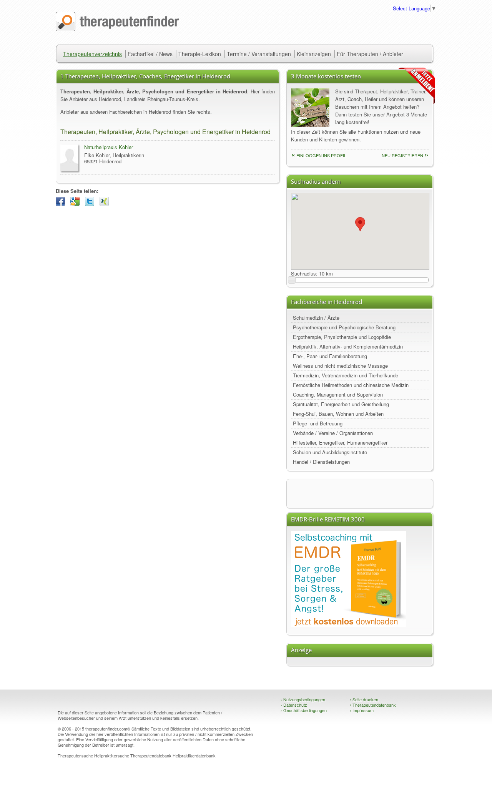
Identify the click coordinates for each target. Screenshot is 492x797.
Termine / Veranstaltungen (259, 54)
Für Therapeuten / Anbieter (370, 54)
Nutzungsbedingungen (303, 699)
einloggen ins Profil (321, 155)
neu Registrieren (402, 155)
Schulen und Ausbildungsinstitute (330, 452)
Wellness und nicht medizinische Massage (340, 365)
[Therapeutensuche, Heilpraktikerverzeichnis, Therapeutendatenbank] (117, 29)
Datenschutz (294, 705)
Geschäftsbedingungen (304, 710)
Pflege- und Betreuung (317, 423)
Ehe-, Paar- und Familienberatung (330, 356)
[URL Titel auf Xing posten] (106, 204)
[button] (360, 224)
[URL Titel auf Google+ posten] (76, 204)
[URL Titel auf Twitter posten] (91, 204)
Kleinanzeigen (314, 54)
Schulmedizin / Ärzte (316, 317)
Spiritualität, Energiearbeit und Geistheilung (341, 404)
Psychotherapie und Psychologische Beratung (344, 327)
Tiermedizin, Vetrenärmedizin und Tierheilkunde (345, 375)
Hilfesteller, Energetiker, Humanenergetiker (340, 442)
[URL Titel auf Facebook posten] (62, 204)
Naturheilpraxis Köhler (108, 147)
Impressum (362, 710)
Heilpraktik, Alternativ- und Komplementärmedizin (348, 346)
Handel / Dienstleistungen (321, 461)
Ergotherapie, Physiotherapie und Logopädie (342, 336)
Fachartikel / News (150, 54)
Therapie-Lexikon (199, 54)
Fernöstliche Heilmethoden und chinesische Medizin (351, 385)
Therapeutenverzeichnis (92, 54)
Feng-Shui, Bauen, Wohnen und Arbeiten (338, 413)
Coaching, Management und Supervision (338, 394)
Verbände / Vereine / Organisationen (333, 433)
